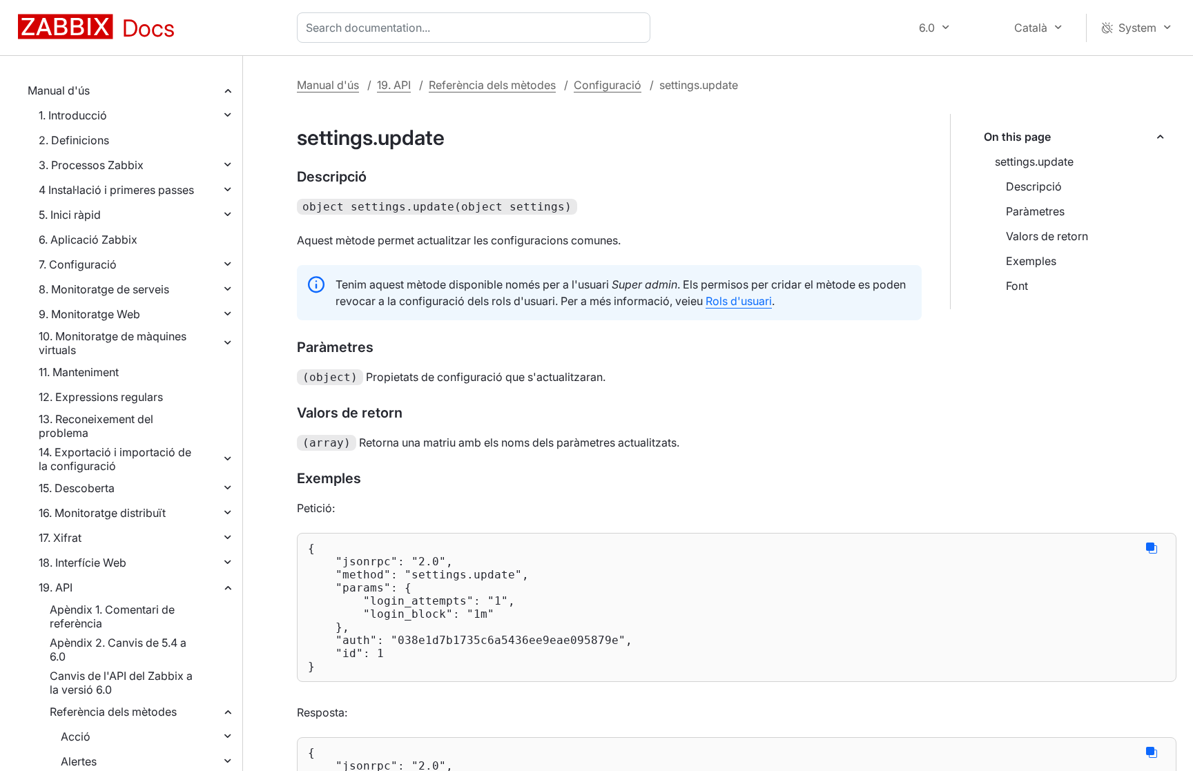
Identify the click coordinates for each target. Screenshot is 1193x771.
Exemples (1031, 261)
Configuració (607, 85)
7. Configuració (78, 264)
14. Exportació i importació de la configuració (115, 459)
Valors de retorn (1047, 236)
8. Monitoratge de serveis (104, 289)
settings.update (1034, 161)
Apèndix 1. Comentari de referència (112, 616)
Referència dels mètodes (113, 712)
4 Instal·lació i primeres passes (116, 190)
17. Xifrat (60, 538)
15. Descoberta (77, 488)
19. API (55, 587)
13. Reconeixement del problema (96, 426)
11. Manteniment (79, 372)
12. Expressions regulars (101, 397)
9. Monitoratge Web (89, 314)
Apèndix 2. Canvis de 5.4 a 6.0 (118, 649)
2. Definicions (74, 140)
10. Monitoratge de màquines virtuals (112, 343)
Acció (75, 736)
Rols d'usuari (739, 301)
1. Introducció (73, 115)
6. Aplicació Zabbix (88, 239)
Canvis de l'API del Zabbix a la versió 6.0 (121, 682)
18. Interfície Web (82, 562)
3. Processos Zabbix (91, 165)
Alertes (79, 761)
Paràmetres (1035, 211)
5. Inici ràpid (70, 215)
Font (1017, 286)
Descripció (1034, 186)
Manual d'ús (59, 90)
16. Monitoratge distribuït (102, 513)
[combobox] (476, 27)
